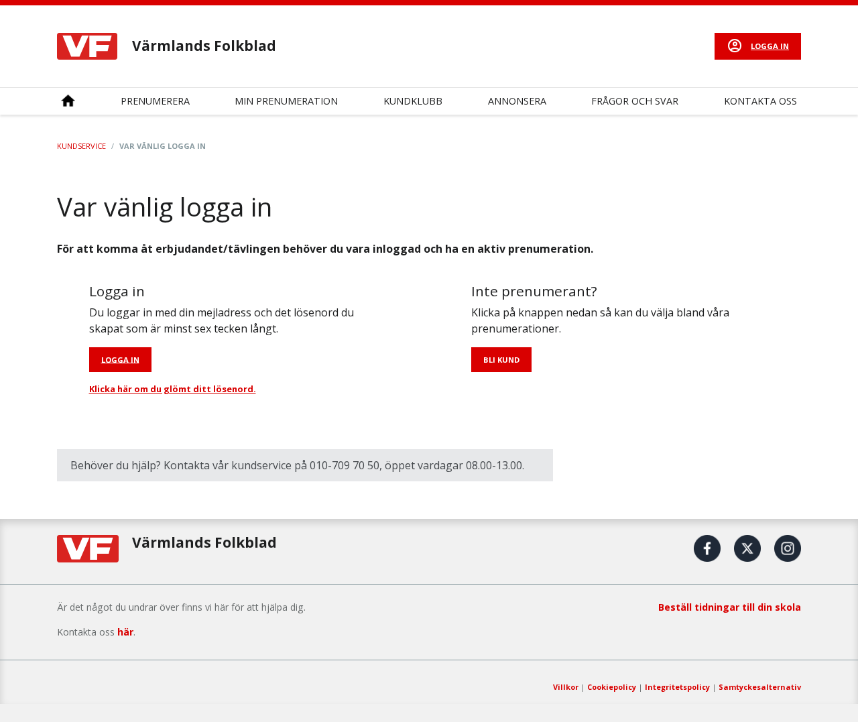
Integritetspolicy (677, 687)
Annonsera (517, 101)
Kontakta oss (760, 101)
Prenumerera (155, 101)
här (125, 631)
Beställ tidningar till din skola (729, 607)
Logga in (770, 46)
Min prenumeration (286, 101)
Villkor (565, 687)
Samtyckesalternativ (760, 687)
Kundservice (81, 146)
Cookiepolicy (611, 687)
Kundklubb (412, 101)
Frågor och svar (634, 101)
